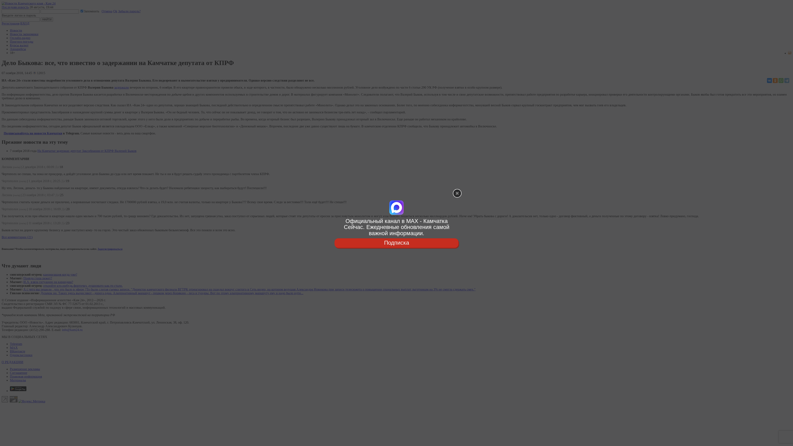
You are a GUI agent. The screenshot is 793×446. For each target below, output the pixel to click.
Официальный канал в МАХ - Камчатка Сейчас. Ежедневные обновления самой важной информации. (396, 227)
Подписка (396, 243)
